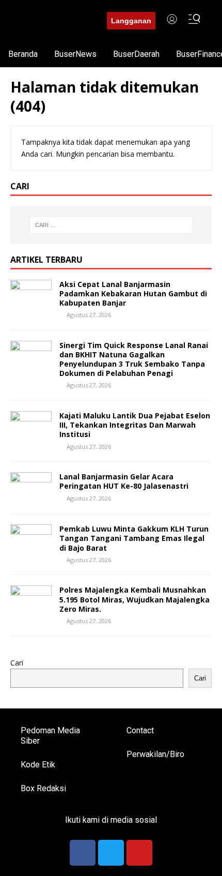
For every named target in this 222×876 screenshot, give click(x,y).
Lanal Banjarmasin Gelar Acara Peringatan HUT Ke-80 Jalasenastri (123, 481)
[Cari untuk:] (111, 225)
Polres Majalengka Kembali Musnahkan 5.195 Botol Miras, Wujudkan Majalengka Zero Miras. (134, 599)
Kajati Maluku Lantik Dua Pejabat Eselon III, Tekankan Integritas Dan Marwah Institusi (134, 425)
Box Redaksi (43, 788)
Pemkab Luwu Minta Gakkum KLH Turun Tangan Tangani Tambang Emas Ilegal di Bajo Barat (134, 538)
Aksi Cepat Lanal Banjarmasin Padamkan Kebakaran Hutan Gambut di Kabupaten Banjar (133, 293)
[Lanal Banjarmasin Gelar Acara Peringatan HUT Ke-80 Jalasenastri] (31, 497)
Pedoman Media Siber (50, 736)
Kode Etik (38, 764)
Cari (16, 663)
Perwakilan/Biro (155, 754)
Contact (140, 730)
